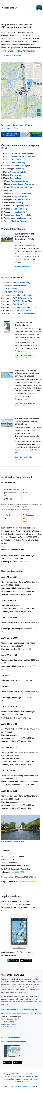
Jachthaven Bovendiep (23, 295)
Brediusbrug (15, 178)
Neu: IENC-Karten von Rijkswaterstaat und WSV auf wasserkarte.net (27, 373)
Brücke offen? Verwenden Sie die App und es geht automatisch (27, 421)
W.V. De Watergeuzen (22, 298)
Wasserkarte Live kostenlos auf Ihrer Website (19, 1009)
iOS (21, 952)
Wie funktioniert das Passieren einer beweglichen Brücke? (25, 236)
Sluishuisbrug (19, 166)
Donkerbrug (15, 175)
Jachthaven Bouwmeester (25, 313)
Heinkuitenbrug (18, 163)
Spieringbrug (16, 172)
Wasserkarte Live (32, 1074)
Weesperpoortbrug (19, 181)
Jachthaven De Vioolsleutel (25, 307)
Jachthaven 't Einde (22, 310)
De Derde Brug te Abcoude (23, 157)
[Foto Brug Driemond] (20, 826)
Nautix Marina (19, 283)
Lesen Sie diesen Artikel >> (25, 355)
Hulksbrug (16, 160)
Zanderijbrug (27, 193)
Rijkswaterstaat (36, 118)
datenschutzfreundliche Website (26, 1086)
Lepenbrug (19, 169)
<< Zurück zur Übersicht (11, 56)
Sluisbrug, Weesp (18, 221)
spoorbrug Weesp (19, 215)
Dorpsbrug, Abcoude (20, 153)
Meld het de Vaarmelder (27, 882)
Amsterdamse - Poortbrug (22, 184)
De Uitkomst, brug (19, 209)
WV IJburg (17, 304)
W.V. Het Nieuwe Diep (22, 301)
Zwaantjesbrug (17, 206)
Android (30, 952)
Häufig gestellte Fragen (10, 1037)
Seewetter (8, 1076)
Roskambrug (16, 212)
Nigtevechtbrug (21, 196)
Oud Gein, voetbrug (21, 200)
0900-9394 (19, 872)
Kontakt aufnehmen (8, 1024)
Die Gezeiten (33, 1076)
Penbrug (19, 203)
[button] (22, 64)
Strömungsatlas (19, 1076)
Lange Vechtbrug (18, 218)
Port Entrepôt (19, 292)
